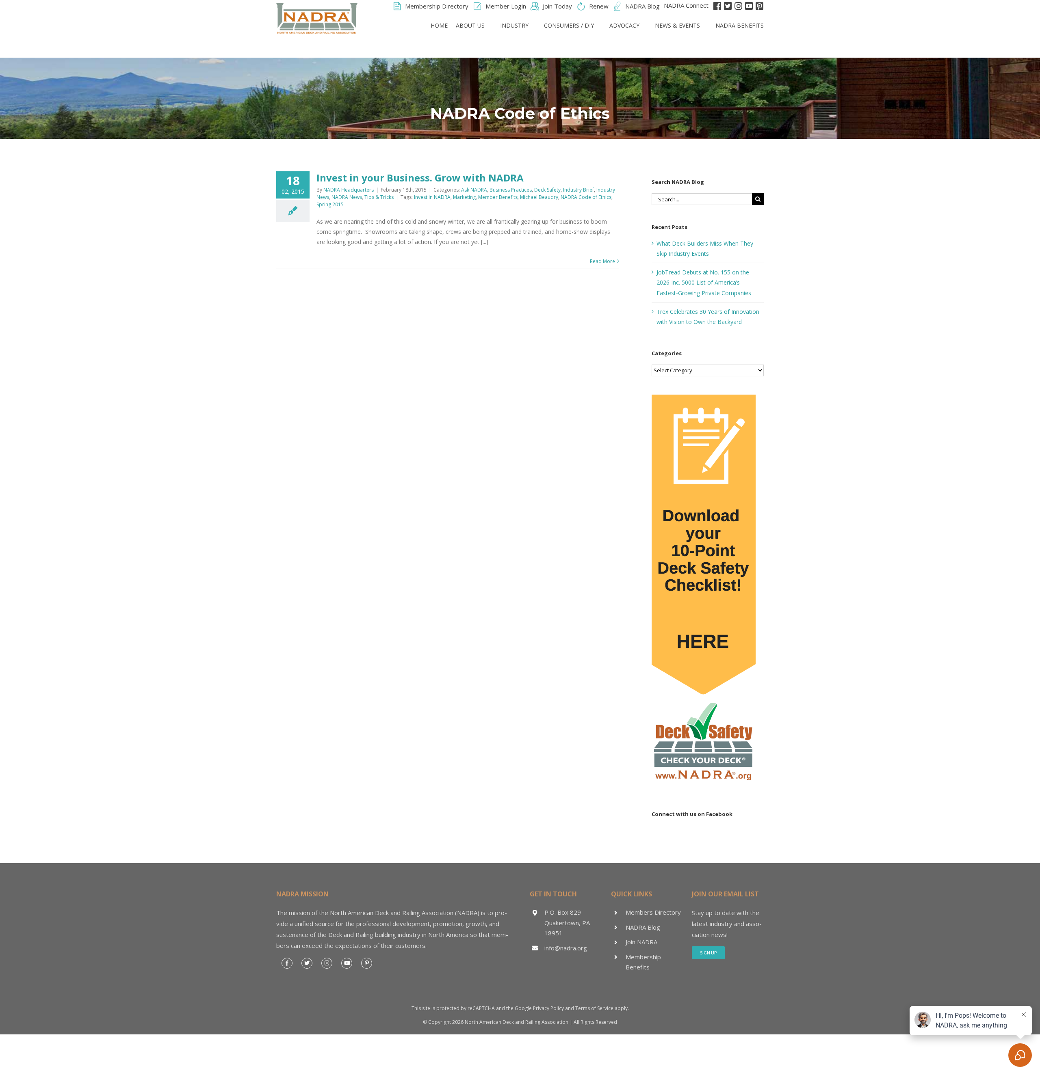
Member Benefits (498, 197)
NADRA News (347, 197)
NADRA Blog (643, 927)
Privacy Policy (548, 1008)
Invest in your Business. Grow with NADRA (420, 177)
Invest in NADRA (432, 197)
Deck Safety (547, 189)
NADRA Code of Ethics (586, 197)
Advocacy (624, 25)
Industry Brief (578, 189)
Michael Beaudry (539, 197)
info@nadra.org (565, 948)
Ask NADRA (474, 189)
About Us (470, 25)
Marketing (464, 197)
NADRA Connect (686, 5)
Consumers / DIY (569, 25)
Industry (514, 25)
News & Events (677, 25)
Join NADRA (641, 942)
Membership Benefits (643, 962)
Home (439, 25)
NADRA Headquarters (348, 189)
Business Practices (511, 189)
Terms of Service (594, 1008)
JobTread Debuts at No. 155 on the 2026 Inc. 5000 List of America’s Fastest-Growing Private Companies (703, 282)
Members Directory (653, 912)
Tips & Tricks (379, 197)
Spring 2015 (330, 204)
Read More (602, 261)
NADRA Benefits (739, 25)
